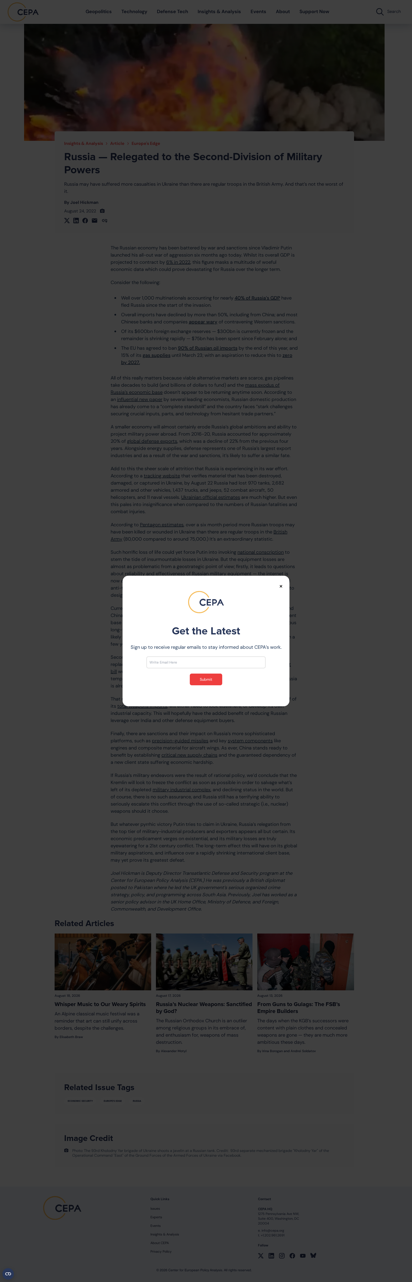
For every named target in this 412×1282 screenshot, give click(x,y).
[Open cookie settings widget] (8, 1274)
